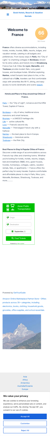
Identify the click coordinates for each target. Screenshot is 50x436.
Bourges (6, 118)
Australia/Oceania (25, 386)
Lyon (5, 125)
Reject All (25, 430)
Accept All (25, 416)
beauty (40, 85)
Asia (25, 377)
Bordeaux (7, 112)
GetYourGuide (19, 293)
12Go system (20, 243)
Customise (25, 423)
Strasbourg (7, 137)
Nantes (6, 134)
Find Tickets (20, 238)
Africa (25, 380)
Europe (25, 389)
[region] (25, 414)
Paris (5, 103)
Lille (4, 121)
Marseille (6, 128)
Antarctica (25, 383)
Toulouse (6, 140)
